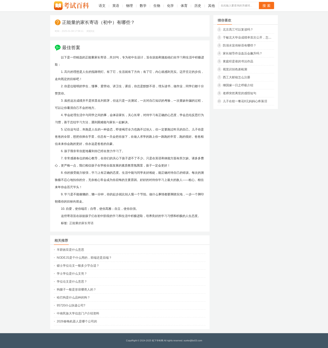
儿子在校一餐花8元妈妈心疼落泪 (245, 101)
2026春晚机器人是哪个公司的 (77, 321)
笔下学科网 (157, 340)
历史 (197, 6)
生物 (156, 6)
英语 (115, 6)
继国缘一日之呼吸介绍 (238, 85)
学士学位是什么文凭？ (72, 273)
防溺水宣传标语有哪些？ (239, 45)
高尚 (67, 71)
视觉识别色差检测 (235, 69)
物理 (129, 6)
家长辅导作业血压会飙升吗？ (242, 53)
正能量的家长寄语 (81, 223)
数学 (143, 6)
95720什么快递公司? (71, 305)
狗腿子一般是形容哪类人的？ (76, 289)
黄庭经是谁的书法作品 (238, 61)
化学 (170, 6)
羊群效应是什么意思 (70, 249)
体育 (184, 6)
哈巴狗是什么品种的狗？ (73, 297)
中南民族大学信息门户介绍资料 (78, 313)
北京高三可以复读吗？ (238, 29)
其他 (211, 6)
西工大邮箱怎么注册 (236, 77)
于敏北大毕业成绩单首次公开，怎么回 (248, 37)
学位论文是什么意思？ (72, 281)
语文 (102, 6)
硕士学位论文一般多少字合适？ (78, 265)
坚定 (189, 71)
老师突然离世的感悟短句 (239, 93)
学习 (180, 57)
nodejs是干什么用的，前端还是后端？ (84, 257)
